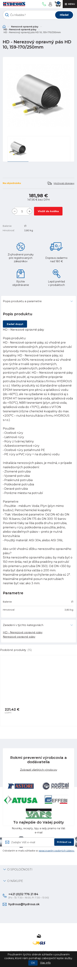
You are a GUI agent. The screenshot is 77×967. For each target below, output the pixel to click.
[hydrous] (14, 4)
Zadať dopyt (15, 324)
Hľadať (64, 14)
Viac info (45, 962)
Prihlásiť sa (64, 842)
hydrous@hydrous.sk (24, 904)
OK (33, 962)
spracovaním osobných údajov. (57, 850)
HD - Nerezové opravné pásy (20, 29)
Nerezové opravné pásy (24, 26)
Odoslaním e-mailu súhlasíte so (39, 850)
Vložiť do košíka (48, 211)
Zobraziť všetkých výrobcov (38, 769)
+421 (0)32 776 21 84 (23, 894)
